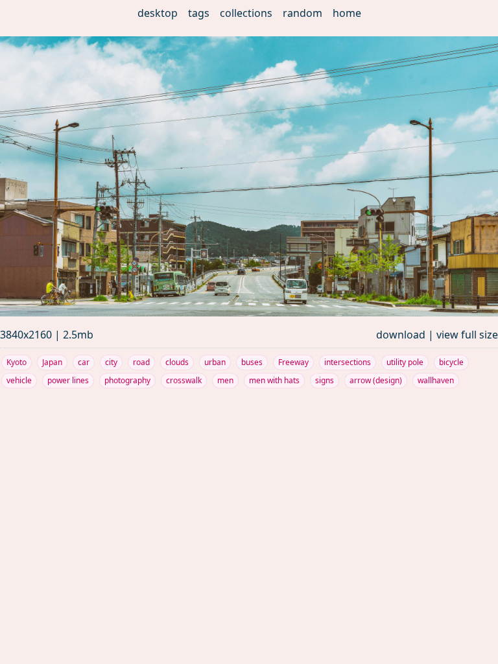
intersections (347, 362)
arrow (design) (376, 380)
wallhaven (436, 380)
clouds (177, 362)
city (111, 362)
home (347, 13)
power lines (68, 380)
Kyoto (16, 362)
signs (324, 380)
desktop (157, 13)
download (400, 334)
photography (127, 380)
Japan (52, 362)
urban (215, 362)
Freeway (293, 362)
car (83, 362)
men (225, 380)
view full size (467, 334)
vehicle (19, 380)
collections (246, 13)
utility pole (404, 362)
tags (198, 13)
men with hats (274, 380)
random (302, 13)
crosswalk (184, 380)
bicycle (451, 362)
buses (252, 362)
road (141, 362)
